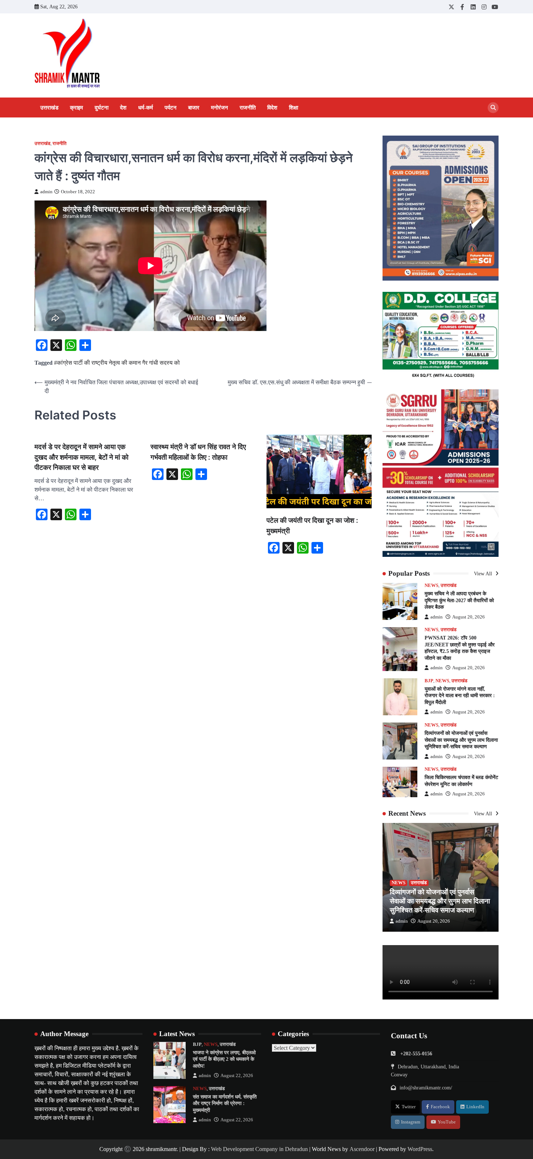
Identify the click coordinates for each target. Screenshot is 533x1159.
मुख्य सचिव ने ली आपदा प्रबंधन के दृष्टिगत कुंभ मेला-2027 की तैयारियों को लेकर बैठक (459, 600)
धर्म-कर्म (145, 108)
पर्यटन (171, 108)
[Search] (493, 107)
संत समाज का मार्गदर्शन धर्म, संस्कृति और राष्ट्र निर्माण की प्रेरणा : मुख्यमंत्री (225, 1103)
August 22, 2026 (236, 1075)
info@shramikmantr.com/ (426, 1087)
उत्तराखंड (49, 108)
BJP (429, 680)
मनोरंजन (219, 108)
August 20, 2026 (468, 617)
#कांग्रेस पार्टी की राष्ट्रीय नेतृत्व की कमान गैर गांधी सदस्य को (117, 363)
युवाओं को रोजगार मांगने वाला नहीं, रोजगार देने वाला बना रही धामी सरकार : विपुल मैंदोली (460, 695)
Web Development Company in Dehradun (259, 1149)
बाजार (193, 108)
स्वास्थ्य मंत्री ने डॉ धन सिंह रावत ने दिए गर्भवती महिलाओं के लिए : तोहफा (198, 452)
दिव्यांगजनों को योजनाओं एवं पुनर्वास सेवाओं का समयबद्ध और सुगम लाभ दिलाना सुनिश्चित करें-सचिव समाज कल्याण (461, 739)
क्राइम (76, 108)
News (431, 585)
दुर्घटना (101, 108)
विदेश (272, 108)
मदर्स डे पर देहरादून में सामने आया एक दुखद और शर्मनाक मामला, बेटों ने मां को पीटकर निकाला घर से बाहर (81, 457)
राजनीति (248, 108)
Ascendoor (362, 1149)
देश (123, 108)
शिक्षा (293, 108)
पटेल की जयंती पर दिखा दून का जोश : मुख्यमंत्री (312, 525)
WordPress (420, 1149)
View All (483, 573)
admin (46, 191)
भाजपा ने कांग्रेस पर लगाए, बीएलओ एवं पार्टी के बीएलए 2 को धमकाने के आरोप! (224, 1059)
